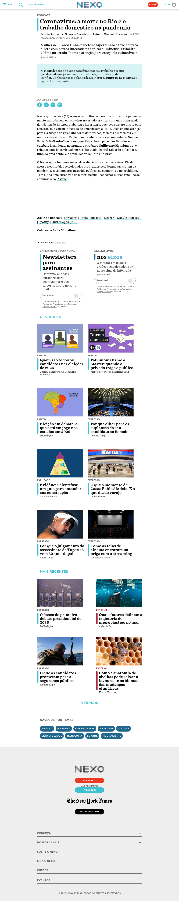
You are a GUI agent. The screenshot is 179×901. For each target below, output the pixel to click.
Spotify (44, 222)
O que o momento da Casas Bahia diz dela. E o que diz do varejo (113, 489)
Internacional (85, 728)
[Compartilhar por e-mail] (53, 104)
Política (47, 728)
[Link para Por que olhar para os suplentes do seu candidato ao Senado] (111, 402)
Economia (63, 728)
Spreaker (70, 218)
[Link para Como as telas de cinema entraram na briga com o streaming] (111, 524)
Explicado (44, 480)
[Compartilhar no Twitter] (46, 104)
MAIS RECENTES (36, 4)
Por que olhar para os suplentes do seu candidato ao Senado (110, 428)
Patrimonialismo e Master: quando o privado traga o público (112, 364)
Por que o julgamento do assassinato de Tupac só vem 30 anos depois (62, 550)
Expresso (94, 419)
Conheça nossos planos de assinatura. (79, 77)
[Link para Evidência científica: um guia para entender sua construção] (60, 463)
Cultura (123, 728)
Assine (62, 179)
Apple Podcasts (91, 218)
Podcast (93, 355)
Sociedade (106, 728)
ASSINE (153, 4)
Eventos (43, 880)
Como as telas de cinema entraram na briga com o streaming (111, 550)
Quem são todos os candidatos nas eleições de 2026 (62, 364)
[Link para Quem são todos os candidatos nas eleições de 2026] (60, 338)
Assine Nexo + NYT (89, 812)
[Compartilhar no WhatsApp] (59, 104)
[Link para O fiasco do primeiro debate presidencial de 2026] (60, 593)
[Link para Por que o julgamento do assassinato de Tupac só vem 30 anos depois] (60, 524)
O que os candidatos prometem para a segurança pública (58, 677)
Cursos (42, 870)
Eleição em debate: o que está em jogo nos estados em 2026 (59, 428)
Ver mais (89, 703)
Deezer (109, 218)
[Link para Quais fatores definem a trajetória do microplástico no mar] (119, 593)
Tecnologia (74, 736)
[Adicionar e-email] (76, 296)
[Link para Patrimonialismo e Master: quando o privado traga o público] (111, 338)
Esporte (92, 736)
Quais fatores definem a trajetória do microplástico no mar (120, 618)
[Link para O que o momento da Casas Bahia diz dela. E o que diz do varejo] (111, 463)
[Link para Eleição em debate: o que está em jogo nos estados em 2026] (60, 402)
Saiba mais (60, 242)
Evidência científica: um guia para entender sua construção (60, 489)
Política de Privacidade (52, 304)
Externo (101, 610)
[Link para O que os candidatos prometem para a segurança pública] (60, 651)
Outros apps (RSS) (64, 222)
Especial (42, 355)
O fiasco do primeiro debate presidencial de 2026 (60, 618)
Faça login (90, 790)
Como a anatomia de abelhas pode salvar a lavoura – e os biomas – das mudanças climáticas (120, 680)
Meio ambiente (111, 736)
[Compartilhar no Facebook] (39, 104)
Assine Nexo (89, 780)
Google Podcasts (129, 218)
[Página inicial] (89, 5)
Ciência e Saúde (52, 736)
